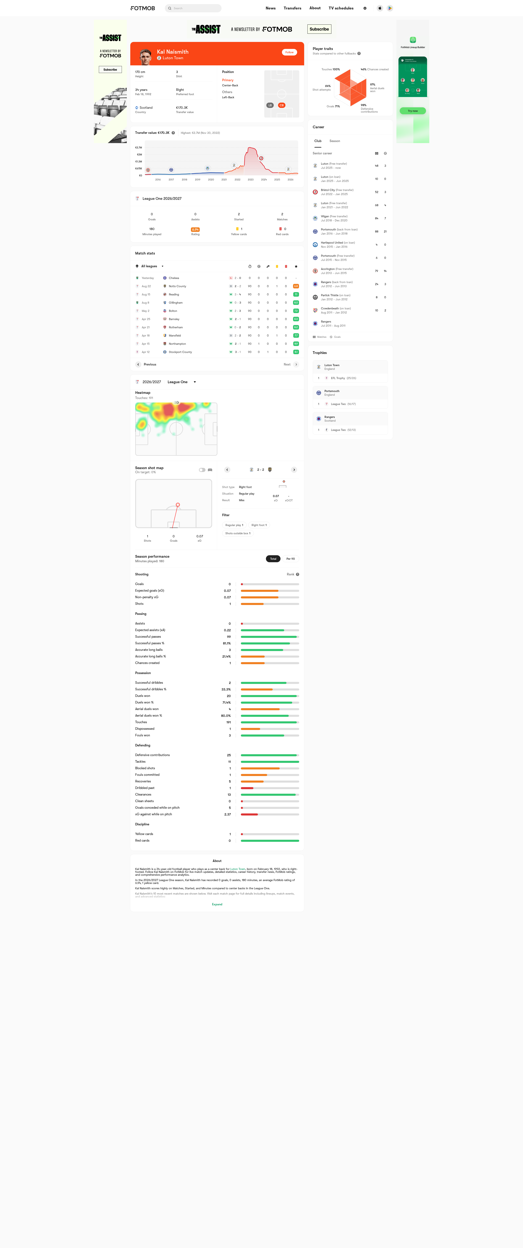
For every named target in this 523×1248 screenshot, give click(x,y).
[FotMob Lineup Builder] (412, 81)
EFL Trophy (338, 378)
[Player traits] (359, 53)
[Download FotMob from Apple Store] (380, 8)
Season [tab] (335, 141)
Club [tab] (317, 141)
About (315, 8)
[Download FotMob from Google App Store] (390, 8)
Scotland (146, 107)
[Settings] (365, 8)
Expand (217, 904)
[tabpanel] (350, 240)
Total (273, 558)
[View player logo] (145, 57)
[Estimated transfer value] (173, 132)
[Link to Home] (142, 8)
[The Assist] (110, 81)
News (271, 8)
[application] (221, 161)
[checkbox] (202, 470)
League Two (338, 404)
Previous (150, 364)
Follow (289, 52)
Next (287, 364)
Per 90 (290, 558)
